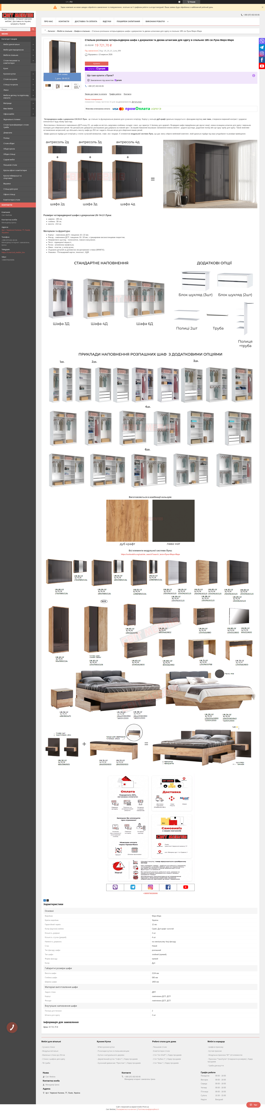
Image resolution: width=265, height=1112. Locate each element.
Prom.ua (146, 1107)
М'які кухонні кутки (106, 1047)
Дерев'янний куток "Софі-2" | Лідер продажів (118, 1059)
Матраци (7, 103)
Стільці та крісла (10, 84)
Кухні (5, 68)
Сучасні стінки (48, 1047)
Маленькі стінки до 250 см (53, 1055)
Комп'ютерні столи (11, 199)
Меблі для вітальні (11, 44)
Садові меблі (9, 159)
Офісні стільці (9, 194)
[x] (48, 901)
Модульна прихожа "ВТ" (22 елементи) (225, 1055)
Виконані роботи (155, 21)
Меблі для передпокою (13, 49)
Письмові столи (10, 165)
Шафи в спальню (82, 31)
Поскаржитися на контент (126, 1109)
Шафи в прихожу (216, 1047)
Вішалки (7, 183)
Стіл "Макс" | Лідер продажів (166, 1063)
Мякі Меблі (8, 108)
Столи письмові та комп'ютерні (11, 61)
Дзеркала (7, 132)
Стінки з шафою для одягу (53, 1059)
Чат (255, 1105)
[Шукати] (33, 29)
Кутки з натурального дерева (111, 1055)
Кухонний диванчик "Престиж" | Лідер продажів (119, 1063)
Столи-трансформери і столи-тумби (16, 125)
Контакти (64, 21)
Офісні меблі (8, 114)
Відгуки (107, 21)
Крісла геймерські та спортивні (12, 176)
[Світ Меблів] (18, 15)
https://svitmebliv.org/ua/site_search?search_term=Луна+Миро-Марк (150, 554)
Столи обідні (8, 143)
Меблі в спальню (10, 55)
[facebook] (44, 901)
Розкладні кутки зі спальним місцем (113, 1051)
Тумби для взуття (216, 1065)
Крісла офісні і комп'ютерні (15, 170)
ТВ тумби (46, 1063)
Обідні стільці (9, 154)
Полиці (6, 138)
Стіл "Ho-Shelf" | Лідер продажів (167, 1055)
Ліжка (5, 90)
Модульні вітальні (50, 1051)
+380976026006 (150, 893)
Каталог (51, 31)
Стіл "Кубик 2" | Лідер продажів (167, 1059)
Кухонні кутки (9, 74)
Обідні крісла (9, 149)
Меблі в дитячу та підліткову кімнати (16, 96)
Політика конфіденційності (148, 1109)
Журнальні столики (11, 119)
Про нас (48, 21)
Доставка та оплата (86, 21)
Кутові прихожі (215, 1051)
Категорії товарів (9, 39)
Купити (96, 63)
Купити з (92, 69)
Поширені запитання (128, 21)
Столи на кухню (10, 79)
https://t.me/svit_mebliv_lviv (13, 252)
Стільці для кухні (10, 189)
